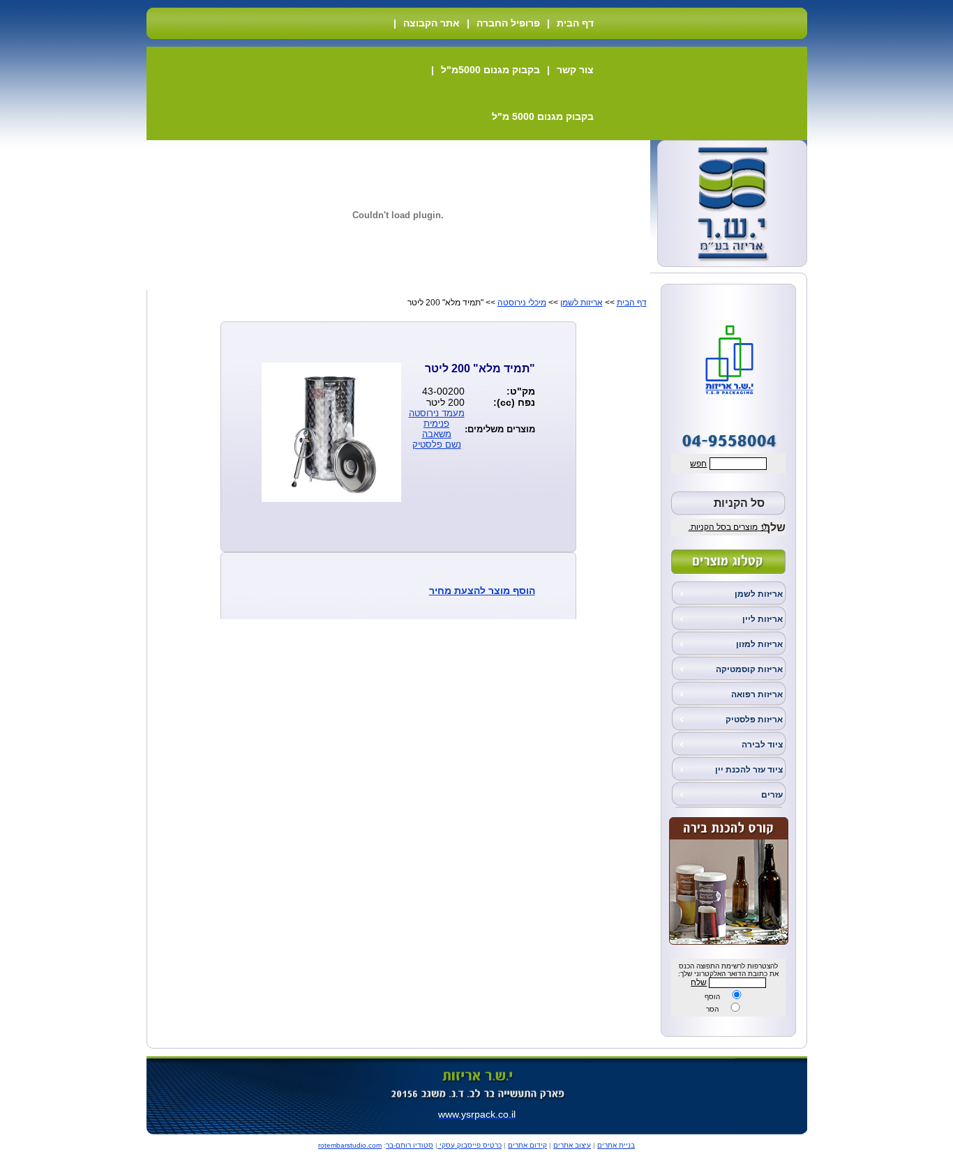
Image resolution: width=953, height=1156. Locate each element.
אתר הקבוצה (431, 23)
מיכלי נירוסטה (521, 302)
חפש (698, 464)
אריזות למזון (759, 644)
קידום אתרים (527, 1145)
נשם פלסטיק (436, 444)
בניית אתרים (616, 1145)
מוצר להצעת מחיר (469, 590)
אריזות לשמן (759, 594)
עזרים (772, 795)
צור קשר (575, 69)
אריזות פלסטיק (754, 719)
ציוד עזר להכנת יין (749, 770)
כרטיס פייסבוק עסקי (469, 1145)
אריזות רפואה (757, 694)
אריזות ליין (762, 619)
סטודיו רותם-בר (409, 1145)
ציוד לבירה (762, 745)
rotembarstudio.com (350, 1145)
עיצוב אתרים (572, 1145)
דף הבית (575, 23)
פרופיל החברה (508, 23)
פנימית (436, 423)
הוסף (712, 997)
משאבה (436, 434)
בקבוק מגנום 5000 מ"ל (543, 116)
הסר (712, 1009)
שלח (699, 982)
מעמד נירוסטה (437, 413)
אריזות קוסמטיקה (749, 669)
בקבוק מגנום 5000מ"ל (490, 69)
